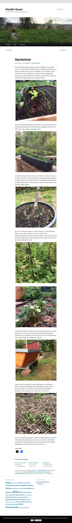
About (15, 44)
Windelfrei (15, 504)
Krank (26, 495)
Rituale (18, 497)
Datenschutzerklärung (43, 482)
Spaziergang (8, 502)
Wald (31, 502)
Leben (53, 470)
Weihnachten (9, 504)
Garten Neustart (33, 463)
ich (11, 492)
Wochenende (11, 507)
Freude (35, 472)
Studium (23, 502)
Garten (47, 470)
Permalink (49, 473)
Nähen (15, 497)
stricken (17, 502)
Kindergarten (28, 492)
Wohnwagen (21, 507)
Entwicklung (10, 485)
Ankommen (13, 483)
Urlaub (28, 502)
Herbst (29, 488)
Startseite (8, 44)
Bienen (27, 472)
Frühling (39, 472)
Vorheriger (8, 50)
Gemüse (48, 472)
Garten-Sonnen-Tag (20, 463)
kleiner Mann (15, 495)
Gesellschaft (20, 488)
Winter (21, 504)
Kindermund (8, 495)
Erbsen (31, 472)
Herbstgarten (46, 463)
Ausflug (19, 483)
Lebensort (8, 497)
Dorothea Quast (36, 63)
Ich (50, 470)
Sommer (22, 499)
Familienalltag (41, 470)
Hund (33, 488)
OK (32, 520)
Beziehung (28, 483)
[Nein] (70, 519)
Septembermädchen (12, 499)
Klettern (22, 495)
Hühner (7, 492)
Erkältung (17, 485)
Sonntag (28, 499)
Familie (23, 485)
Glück (25, 488)
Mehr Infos (38, 520)
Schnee (26, 497)
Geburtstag (14, 488)
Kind (15, 492)
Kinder (21, 492)
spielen (13, 502)
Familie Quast (14, 9)
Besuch (23, 483)
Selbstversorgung (19, 473)
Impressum (22, 44)
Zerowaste (26, 507)
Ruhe (22, 497)
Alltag (8, 482)
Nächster (64, 50)
